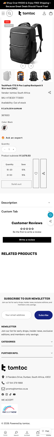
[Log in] (44, 13)
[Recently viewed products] (50, 215)
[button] (51, 13)
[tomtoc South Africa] (26, 13)
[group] (7, 76)
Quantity (5, 144)
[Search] (10, 13)
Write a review (27, 239)
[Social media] (50, 221)
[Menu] (3, 13)
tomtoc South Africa (20, 92)
